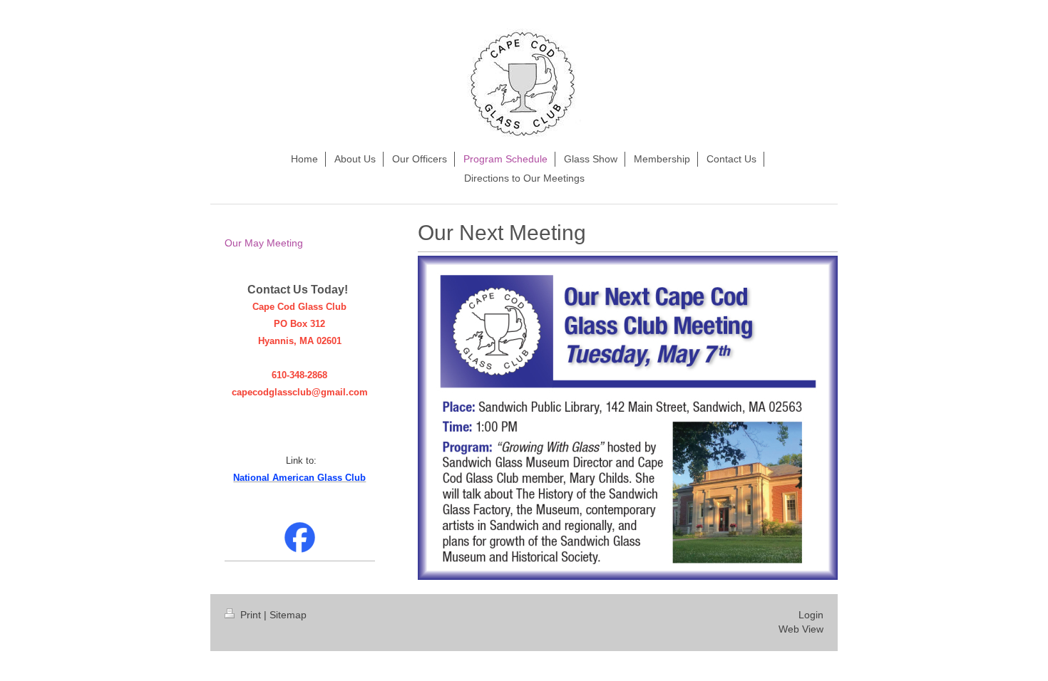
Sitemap (288, 614)
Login (810, 614)
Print (250, 614)
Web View (801, 629)
